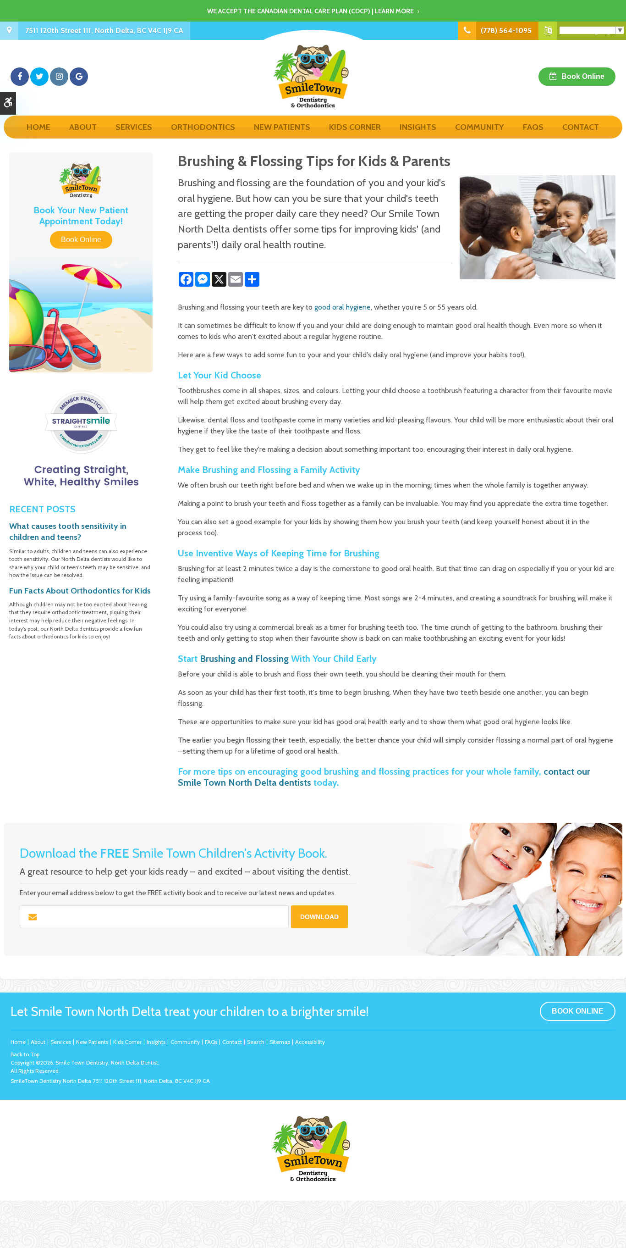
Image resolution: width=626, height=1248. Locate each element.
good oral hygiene (342, 307)
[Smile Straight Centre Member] (81, 439)
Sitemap (279, 1041)
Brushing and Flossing (244, 658)
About (83, 127)
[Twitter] (39, 76)
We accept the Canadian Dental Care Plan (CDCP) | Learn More (310, 11)
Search (255, 1041)
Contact (580, 127)
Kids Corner (355, 127)
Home (38, 127)
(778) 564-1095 (506, 30)
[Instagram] (59, 76)
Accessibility (310, 1041)
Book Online (582, 76)
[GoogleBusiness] (79, 76)
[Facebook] (20, 76)
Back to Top (25, 1054)
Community (479, 127)
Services (133, 127)
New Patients (282, 127)
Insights (418, 127)
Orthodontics (203, 127)
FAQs (533, 127)
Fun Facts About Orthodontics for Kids (80, 591)
